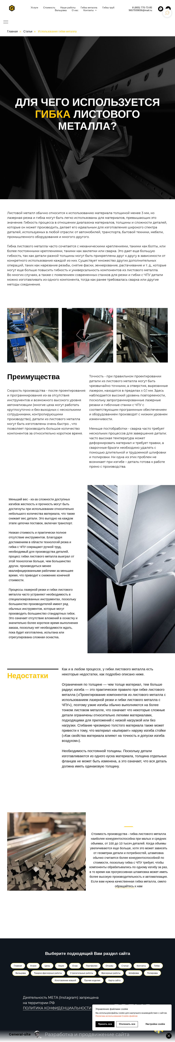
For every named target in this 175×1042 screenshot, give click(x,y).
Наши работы (68, 7)
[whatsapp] (160, 8)
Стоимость (49, 7)
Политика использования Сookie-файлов (116, 1016)
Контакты (88, 10)
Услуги (34, 7)
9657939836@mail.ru (140, 10)
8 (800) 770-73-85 (142, 7)
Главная (12, 31)
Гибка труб (108, 7)
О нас (75, 10)
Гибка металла (89, 7)
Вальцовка (61, 10)
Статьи (27, 31)
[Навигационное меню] (5, 22)
